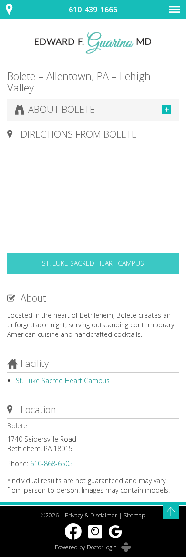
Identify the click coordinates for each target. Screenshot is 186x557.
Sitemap (134, 515)
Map (14, 9)
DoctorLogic (102, 547)
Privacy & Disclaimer (91, 515)
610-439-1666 (93, 9)
